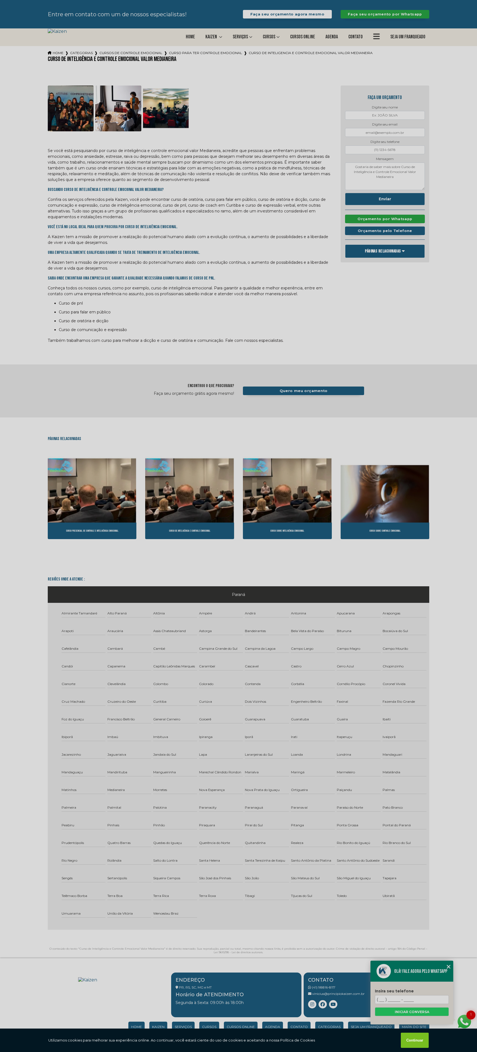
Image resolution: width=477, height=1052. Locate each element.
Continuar (414, 1040)
